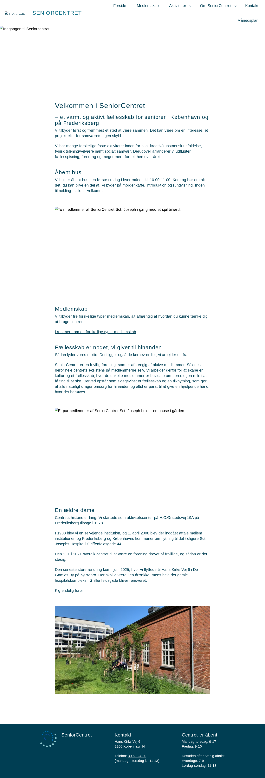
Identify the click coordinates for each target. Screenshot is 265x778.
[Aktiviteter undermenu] (190, 5)
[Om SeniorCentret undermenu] (235, 5)
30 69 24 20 (137, 756)
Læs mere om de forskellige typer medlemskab (95, 332)
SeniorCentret (57, 13)
